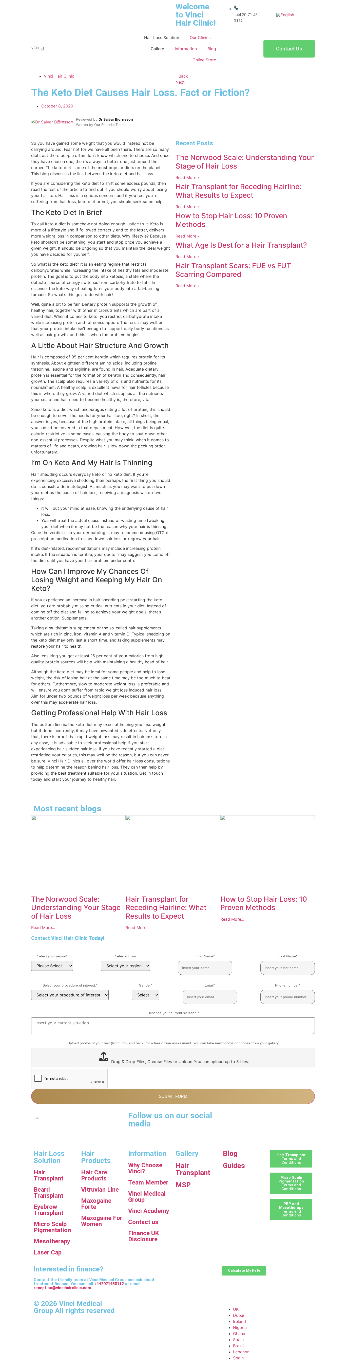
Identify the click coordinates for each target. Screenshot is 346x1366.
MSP (183, 1185)
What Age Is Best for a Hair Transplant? (241, 245)
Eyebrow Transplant (48, 1209)
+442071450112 (109, 1283)
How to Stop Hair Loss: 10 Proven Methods (231, 220)
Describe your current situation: (173, 1013)
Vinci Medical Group (146, 1196)
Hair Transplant (48, 1175)
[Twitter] (229, 1132)
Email (210, 985)
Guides (234, 1165)
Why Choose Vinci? (145, 1168)
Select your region (52, 956)
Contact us (143, 1222)
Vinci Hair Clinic (59, 76)
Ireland (239, 1321)
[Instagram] (271, 1118)
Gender (145, 985)
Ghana (239, 1333)
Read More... (43, 927)
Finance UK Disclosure (143, 1236)
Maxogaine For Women (101, 1221)
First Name (205, 956)
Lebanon (241, 1351)
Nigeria (240, 1327)
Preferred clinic (125, 956)
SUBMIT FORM (173, 1096)
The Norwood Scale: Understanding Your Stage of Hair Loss (245, 161)
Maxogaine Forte (96, 1203)
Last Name (287, 956)
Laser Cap (48, 1252)
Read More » (188, 177)
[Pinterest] (285, 1118)
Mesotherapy (52, 1241)
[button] (32, 794)
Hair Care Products (94, 1175)
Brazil (238, 1345)
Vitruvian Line (100, 1189)
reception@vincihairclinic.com (62, 1287)
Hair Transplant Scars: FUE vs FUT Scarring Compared (233, 270)
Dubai (238, 1315)
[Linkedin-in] (257, 1118)
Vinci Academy (148, 1210)
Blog (230, 1153)
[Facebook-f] (243, 1118)
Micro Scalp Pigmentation (52, 1227)
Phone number (287, 985)
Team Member (148, 1182)
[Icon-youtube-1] (229, 1118)
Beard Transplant (48, 1192)
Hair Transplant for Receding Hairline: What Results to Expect (238, 190)
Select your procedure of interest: (70, 985)
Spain (238, 1339)
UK (236, 1309)
